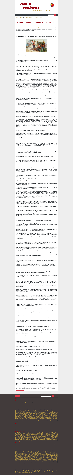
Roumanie (20, 428)
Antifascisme (50, 402)
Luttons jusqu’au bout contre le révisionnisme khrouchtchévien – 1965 (35, 22)
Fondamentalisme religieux (39, 408)
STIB (21, 440)
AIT (15, 432)
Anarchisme (29, 432)
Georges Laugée (39, 454)
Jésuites (21, 435)
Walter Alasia (45, 471)
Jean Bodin (28, 458)
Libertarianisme (17, 412)
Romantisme (55, 418)
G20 (50, 408)
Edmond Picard (20, 450)
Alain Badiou (30, 444)
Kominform (28, 435)
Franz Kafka (47, 452)
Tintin (38, 470)
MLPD (49, 435)
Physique (41, 415)
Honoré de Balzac (42, 456)
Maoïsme (41, 412)
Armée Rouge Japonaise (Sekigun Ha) (37, 432)
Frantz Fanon (43, 452)
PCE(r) (38, 438)
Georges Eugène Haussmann (33, 454)
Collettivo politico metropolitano (49, 433)
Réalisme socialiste (34, 417)
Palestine (46, 427)
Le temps (45, 411)
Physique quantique (45, 415)
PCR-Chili (49, 438)
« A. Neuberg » (17, 444)
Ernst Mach (39, 451)
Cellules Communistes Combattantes (34, 433)
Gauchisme (53, 408)
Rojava (18, 428)
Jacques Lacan (51, 457)
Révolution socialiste (18, 418)
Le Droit (35, 411)
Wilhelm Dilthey (20, 472)
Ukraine (38, 428)
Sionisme (49, 419)
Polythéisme (17, 416)
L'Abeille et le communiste (51, 410)
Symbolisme (51, 420)
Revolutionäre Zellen (34, 439)
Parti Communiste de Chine (21, 390)
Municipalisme (42, 413)
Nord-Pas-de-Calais (39, 427)
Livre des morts (28, 412)
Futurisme (48, 408)
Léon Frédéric (48, 461)
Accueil (17, 17)
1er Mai (21, 402)
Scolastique (25, 419)
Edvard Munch (34, 450)
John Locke (34, 459)
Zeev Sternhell (31, 472)
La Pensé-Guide (21, 411)
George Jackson (17, 454)
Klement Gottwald (17, 461)
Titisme (39, 421)
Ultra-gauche (54, 421)
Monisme (34, 413)
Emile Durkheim (46, 450)
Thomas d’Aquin (21, 470)
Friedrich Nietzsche (18, 453)
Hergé (33, 456)
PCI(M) (42, 438)
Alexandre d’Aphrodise (51, 444)
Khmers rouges (25, 435)
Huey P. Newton (53, 456)
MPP (22, 436)
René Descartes (17, 468)
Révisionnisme (49, 417)
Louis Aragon (24, 462)
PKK (56, 438)
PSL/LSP (27, 439)
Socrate (42, 469)
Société (24, 420)
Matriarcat (24, 413)
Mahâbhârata (38, 412)
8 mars (24, 402)
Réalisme (29, 417)
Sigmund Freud (32, 469)
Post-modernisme (25, 416)
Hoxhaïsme (48, 409)
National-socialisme (36, 436)
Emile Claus (42, 450)
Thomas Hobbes (25, 470)
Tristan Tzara (49, 470)
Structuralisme (35, 420)
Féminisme (21, 408)
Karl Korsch (40, 460)
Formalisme (45, 408)
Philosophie (33, 415)
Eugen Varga (55, 451)
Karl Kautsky (37, 460)
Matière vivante (21, 413)
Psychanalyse (52, 416)
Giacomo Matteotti (24, 455)
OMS (22, 437)
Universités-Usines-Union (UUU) (53, 440)
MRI (24, 436)
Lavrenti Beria (37, 461)
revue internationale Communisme (42, 418)
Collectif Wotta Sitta (42, 433)
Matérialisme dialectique (50, 412)
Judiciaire (45, 410)
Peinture (20, 415)
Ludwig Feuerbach (42, 462)
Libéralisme (55, 411)
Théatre (16, 421)
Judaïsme (42, 410)
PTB (29, 439)
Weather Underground (18, 441)
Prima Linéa (23, 439)
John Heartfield (30, 459)
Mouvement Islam (19, 436)
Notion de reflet (38, 414)
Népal (32, 427)
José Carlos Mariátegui (39, 459)
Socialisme (20, 420)
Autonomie (43, 432)
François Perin (39, 452)
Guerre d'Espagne (20, 409)
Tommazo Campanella (44, 470)
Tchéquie (33, 428)
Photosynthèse (38, 415)
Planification (50, 415)
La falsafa (16, 411)
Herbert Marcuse (29, 456)
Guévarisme (41, 409)
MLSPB (52, 435)
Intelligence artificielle (27, 410)
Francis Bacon (35, 452)
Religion (46, 417)
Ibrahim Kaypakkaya (20, 457)
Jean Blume (25, 458)
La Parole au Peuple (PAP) (38, 435)
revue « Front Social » (25, 418)
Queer (16, 417)
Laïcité (28, 411)
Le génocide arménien (40, 411)
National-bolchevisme (30, 436)
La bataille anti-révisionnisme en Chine (29, 17)
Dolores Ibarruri (50, 449)
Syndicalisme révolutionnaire (26, 440)
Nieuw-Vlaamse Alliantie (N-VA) (49, 436)
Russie (23, 428)
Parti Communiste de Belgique (36, 437)
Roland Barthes (33, 468)
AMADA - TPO (18, 432)
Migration (27, 413)
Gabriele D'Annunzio (30, 453)
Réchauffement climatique (40, 417)
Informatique (22, 410)
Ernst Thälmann (47, 451)
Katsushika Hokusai (54, 460)
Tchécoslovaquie (29, 428)
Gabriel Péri (25, 453)
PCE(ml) (36, 438)
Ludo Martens (38, 462)
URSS (46, 428)
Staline (45, 469)
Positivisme (20, 416)
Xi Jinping (27, 472)
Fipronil (32, 408)
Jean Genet (36, 458)
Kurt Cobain (28, 461)
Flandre (34, 408)
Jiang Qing (26, 459)
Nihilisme (26, 414)
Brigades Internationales (18, 433)
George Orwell (26, 454)
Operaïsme (25, 437)
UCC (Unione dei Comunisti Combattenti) (42, 440)
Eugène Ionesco (17, 452)
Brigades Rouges (24, 433)
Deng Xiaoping (40, 449)
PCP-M (47, 438)
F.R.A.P (26, 434)
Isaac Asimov (29, 457)
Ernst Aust (32, 451)
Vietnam (16, 429)
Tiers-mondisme (35, 421)
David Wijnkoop (35, 449)
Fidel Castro (31, 452)
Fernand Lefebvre (27, 452)
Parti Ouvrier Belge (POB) (26, 438)
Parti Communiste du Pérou (19, 438)
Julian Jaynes (17, 460)
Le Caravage (41, 461)
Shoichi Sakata (27, 469)
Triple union (47, 421)
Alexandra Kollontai (45, 444)
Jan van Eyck (21, 458)
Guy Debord (50, 455)
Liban (21, 427)
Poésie (54, 415)
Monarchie (30, 413)
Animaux (34, 402)
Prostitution (43, 416)
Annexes (36, 402)
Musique (45, 413)
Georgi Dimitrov (53, 454)
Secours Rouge (55, 439)
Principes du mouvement (35, 416)
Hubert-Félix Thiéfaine (48, 456)
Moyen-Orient (29, 427)
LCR (43, 435)
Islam (40, 410)
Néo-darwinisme (22, 414)
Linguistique (23, 412)
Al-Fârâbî (25, 444)
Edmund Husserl (25, 450)
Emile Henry (50, 450)
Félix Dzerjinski (22, 452)
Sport (32, 420)
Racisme (26, 417)
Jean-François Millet (48, 458)
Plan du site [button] (17, 395)
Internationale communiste (49, 434)
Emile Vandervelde (54, 450)
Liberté (21, 412)
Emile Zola (16, 451)
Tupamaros (32, 440)
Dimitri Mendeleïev (44, 449)
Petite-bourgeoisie (24, 415)
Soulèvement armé (28, 420)
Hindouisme (45, 409)
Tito (39, 470)
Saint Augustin (47, 468)
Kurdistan (19, 427)
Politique (56, 415)
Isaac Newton (37, 457)
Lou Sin (21, 462)
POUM (21, 439)
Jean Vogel (43, 458)
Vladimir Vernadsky (38, 471)
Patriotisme (55, 414)
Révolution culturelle (54, 417)
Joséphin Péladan (51, 459)
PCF (40, 438)
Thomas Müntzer (35, 470)
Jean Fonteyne (33, 458)
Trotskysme (50, 421)
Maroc (23, 427)
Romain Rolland (37, 468)
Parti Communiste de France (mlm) (52, 437)
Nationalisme (48, 413)
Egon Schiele (38, 450)
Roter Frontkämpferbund (49, 439)
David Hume (31, 449)
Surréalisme (43, 420)
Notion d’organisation (32, 414)
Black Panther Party (48, 432)
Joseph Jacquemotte (46, 459)
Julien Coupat (21, 460)
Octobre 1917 (45, 414)
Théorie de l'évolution (20, 421)
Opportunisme (49, 414)
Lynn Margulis (47, 462)
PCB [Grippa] (32, 438)
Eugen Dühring (52, 451)
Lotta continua (46, 435)
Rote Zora (44, 439)
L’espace (56, 410)
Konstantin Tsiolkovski (24, 461)
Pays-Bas (49, 427)
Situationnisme (53, 419)
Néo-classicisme (17, 414)
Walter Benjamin (50, 471)
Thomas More (30, 470)
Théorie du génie (26, 421)
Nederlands (55, 413)
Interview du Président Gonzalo (35, 410)
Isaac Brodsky (33, 457)
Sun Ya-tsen (47, 469)
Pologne (54, 427)
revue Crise (35, 418)
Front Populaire (41, 434)
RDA (16, 428)
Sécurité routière (40, 419)
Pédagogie (16, 415)
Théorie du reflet (31, 421)
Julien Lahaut (29, 460)
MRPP (26, 436)
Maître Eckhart (52, 462)
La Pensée (24, 411)
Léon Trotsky (55, 461)
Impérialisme (55, 409)
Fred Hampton (51, 452)
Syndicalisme (55, 420)
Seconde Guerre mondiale (34, 419)
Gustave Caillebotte (36, 455)
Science (22, 419)
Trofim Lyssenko (53, 470)
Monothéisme (37, 413)
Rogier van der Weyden (27, 468)
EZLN (23, 434)
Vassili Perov (20, 471)
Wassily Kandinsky (54, 471)
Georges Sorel (49, 454)
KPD (31, 435)
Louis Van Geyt (34, 462)
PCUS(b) (52, 438)
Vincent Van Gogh (33, 471)
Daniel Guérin (17, 449)
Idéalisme (52, 409)
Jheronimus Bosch (22, 459)
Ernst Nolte (43, 451)
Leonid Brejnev (17, 462)
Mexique (26, 427)
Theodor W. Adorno (52, 469)
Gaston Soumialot (37, 453)
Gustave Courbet (41, 455)
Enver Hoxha (25, 451)
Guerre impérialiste (31, 409)
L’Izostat (33, 435)
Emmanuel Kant (21, 451)
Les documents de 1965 (38, 17)
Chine (16, 390)
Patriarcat (52, 414)
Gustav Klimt (31, 455)
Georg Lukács (42, 453)
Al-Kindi (27, 444)
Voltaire (43, 471)
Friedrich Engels (55, 452)
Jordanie (16, 427)
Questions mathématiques (21, 417)
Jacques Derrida (42, 457)
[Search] (55, 15)
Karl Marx (44, 460)
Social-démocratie (17, 440)
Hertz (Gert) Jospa (36, 456)
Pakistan (43, 427)
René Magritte (22, 468)
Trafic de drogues (43, 421)
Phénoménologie (29, 415)
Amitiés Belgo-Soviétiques (24, 432)
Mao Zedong (55, 462)
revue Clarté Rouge (31, 418)
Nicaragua (34, 427)
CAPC (28, 433)
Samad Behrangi (55, 468)
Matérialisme (45, 412)
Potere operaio (17, 439)
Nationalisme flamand (42, 436)
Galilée (34, 453)
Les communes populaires (50, 411)
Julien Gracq (25, 460)
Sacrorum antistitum (18, 419)
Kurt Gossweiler (33, 461)
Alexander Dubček (39, 444)
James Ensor (55, 457)
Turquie (36, 428)
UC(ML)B (35, 440)
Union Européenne (42, 428)
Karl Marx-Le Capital (49, 460)
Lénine (44, 461)
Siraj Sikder (39, 469)
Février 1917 (28, 408)
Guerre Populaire (36, 409)
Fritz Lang (22, 453)
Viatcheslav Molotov (24, 471)
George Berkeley (55, 453)
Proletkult (40, 416)
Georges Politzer (44, 454)
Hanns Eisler (54, 455)
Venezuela (56, 428)
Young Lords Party (23, 441)
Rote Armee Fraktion (40, 439)
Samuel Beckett (17, 469)
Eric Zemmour (29, 451)
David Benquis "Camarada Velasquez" (24, 449)
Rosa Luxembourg (42, 468)
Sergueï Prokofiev (22, 469)
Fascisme (28, 434)
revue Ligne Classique (50, 418)
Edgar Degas (54, 449)
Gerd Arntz (20, 455)
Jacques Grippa (47, 457)
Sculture (29, 419)
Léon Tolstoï (51, 461)
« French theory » (17, 402)
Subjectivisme (39, 420)
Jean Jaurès (40, 458)
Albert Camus (35, 444)
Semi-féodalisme (45, 419)
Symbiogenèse (47, 420)
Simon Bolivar (36, 469)
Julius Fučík (33, 460)
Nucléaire (41, 414)
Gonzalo (28, 455)
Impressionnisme (17, 410)
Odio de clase (20, 437)
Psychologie (55, 416)
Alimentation (30, 402)
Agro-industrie (27, 402)
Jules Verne (55, 459)
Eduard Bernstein (29, 450)
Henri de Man (24, 456)
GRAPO (45, 434)
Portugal (56, 427)
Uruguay (53, 428)
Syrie (25, 428)
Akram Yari (21, 444)
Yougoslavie (19, 429)
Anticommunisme (45, 402)
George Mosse (22, 454)
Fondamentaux (21, 17)
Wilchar (16, 472)
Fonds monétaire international (34, 434)
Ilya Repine (25, 457)
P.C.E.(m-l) (30, 437)
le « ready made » (31, 411)
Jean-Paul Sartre (53, 458)
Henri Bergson (20, 456)
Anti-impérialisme (40, 402)
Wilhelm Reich (24, 472)
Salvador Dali (51, 468)
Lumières (31, 412)
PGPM (55, 438)
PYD (30, 439)
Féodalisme (25, 408)
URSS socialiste (49, 428)
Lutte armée (34, 412)
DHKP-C (55, 433)
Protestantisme (48, 416)
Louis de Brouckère (28, 462)
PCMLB (44, 438)
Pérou (51, 427)
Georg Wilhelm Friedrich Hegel (48, 453)
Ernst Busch (36, 451)
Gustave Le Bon (46, 455)
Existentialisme (17, 408)
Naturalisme (52, 413)
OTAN (28, 437)
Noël (28, 414)
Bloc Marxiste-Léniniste (54, 432)
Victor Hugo (29, 471)
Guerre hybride (26, 409)
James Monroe (17, 458)
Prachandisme (30, 416)
